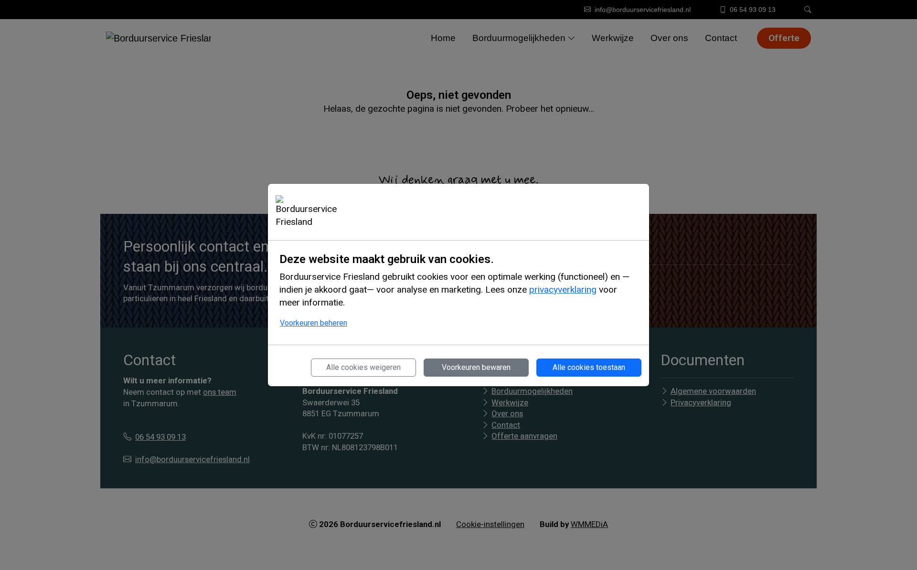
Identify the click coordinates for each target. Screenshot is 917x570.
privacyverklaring (563, 289)
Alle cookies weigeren (363, 367)
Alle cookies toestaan (589, 367)
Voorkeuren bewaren (476, 367)
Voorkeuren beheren (313, 322)
